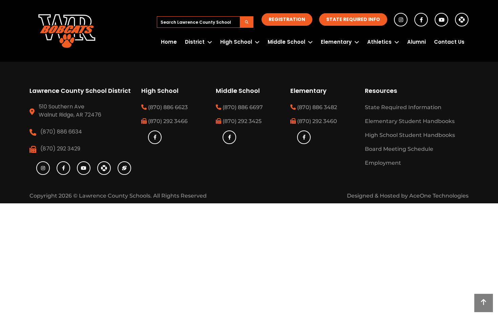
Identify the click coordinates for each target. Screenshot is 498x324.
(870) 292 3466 (167, 121)
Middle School (286, 41)
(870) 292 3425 (241, 121)
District (195, 41)
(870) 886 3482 (316, 107)
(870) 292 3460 (316, 121)
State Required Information (403, 107)
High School (236, 41)
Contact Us (449, 41)
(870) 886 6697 (242, 107)
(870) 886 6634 (61, 132)
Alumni (416, 41)
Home (169, 41)
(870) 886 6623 (167, 107)
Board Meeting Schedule (399, 149)
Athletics (379, 41)
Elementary (336, 41)
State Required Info (353, 19)
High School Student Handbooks (410, 135)
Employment (383, 163)
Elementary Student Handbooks (410, 121)
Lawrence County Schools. (116, 196)
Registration (287, 19)
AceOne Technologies (439, 196)
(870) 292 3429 (60, 149)
